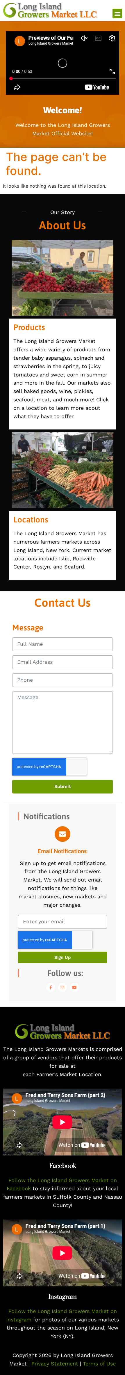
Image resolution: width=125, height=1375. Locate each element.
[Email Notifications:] (62, 834)
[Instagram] (62, 987)
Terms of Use (99, 1364)
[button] (117, 13)
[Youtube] (74, 987)
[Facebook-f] (50, 987)
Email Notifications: (63, 851)
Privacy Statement (55, 1364)
